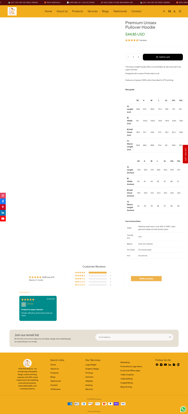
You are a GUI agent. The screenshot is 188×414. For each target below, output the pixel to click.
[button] (132, 40)
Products (54, 373)
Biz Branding (96, 399)
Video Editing (126, 378)
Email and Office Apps (130, 370)
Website (89, 381)
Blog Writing (126, 387)
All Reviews (55, 389)
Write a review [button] (146, 278)
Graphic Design (92, 369)
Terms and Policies (94, 411)
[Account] (174, 11)
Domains (89, 377)
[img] (27, 299)
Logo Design (90, 364)
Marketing (125, 362)
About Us (54, 369)
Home (53, 364)
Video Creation (127, 374)
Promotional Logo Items (131, 366)
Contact (54, 385)
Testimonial (55, 381)
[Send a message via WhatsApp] (183, 409)
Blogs (52, 377)
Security (89, 389)
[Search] (164, 11)
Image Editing (126, 383)
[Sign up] (169, 337)
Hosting (88, 385)
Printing (89, 373)
